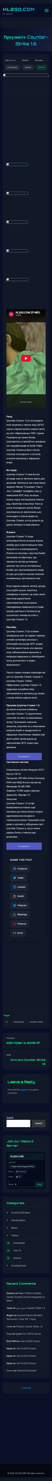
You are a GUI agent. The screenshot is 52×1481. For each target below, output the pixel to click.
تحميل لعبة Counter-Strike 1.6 (30, 1308)
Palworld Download (26, 1370)
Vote (39, 1184)
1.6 (6, 1022)
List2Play (26, 1388)
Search (9, 1117)
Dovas (9, 1370)
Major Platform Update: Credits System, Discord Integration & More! (25, 1297)
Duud (9, 1333)
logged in (24, 1090)
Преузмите (19, 1022)
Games (28, 67)
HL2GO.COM (19, 9)
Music (14, 1227)
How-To (17, 1250)
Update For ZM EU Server (28, 1333)
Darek (9, 1326)
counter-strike (36, 1022)
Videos (14, 1235)
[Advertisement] (26, 126)
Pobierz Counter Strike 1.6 (29, 1326)
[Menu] (46, 10)
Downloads (12, 67)
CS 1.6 (41, 67)
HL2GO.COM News (20, 1212)
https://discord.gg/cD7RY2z (23, 1167)
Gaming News (18, 1220)
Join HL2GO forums (30, 1341)
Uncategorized (18, 1265)
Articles (17, 1258)
